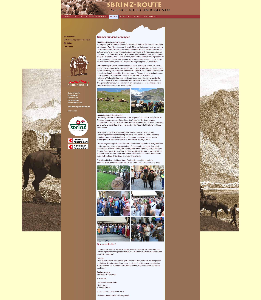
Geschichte (68, 46)
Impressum (72, 111)
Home (67, 17)
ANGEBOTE (77, 17)
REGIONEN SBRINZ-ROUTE (96, 17)
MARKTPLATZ (125, 17)
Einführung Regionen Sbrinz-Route (77, 40)
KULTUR (113, 17)
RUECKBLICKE (150, 17)
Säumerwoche (69, 37)
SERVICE (137, 17)
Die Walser (68, 43)
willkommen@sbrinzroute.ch (79, 107)
